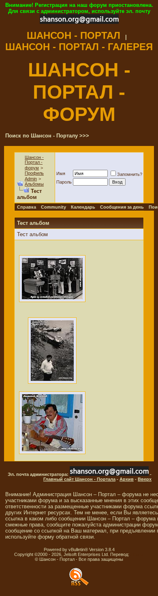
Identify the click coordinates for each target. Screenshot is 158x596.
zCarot (137, 554)
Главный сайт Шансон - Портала (79, 479)
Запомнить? (129, 174)
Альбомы (34, 184)
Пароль (64, 182)
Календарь (83, 207)
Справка (26, 207)
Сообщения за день (122, 207)
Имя (60, 173)
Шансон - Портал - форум (34, 162)
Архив (127, 479)
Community (53, 207)
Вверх (145, 479)
